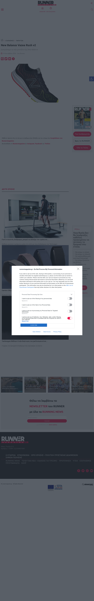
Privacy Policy (57, 331)
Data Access (47, 331)
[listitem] (47, 294)
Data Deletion (37, 331)
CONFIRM (33, 325)
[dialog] (47, 300)
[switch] (69, 298)
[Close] (79, 269)
